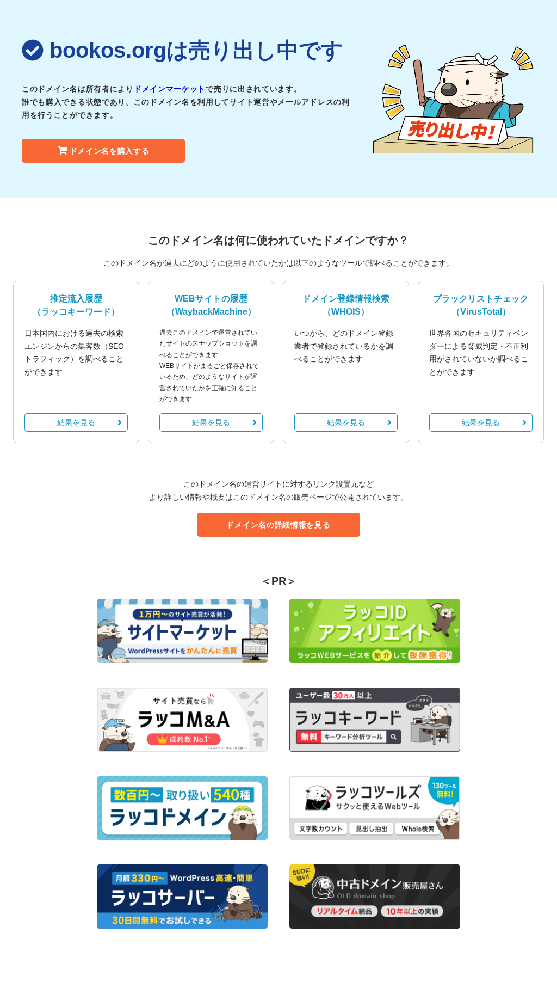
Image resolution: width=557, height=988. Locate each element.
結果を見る (76, 422)
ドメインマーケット (170, 88)
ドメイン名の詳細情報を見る (278, 524)
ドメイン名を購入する (110, 150)
